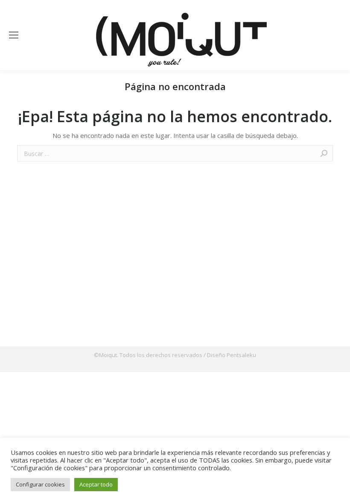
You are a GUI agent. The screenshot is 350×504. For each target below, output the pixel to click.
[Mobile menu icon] (14, 35)
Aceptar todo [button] (96, 484)
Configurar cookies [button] (40, 484)
